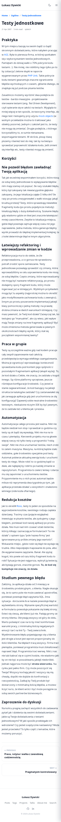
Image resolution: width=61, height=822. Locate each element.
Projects (23, 802)
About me (42, 802)
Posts (7, 802)
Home (5, 15)
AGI (6, 54)
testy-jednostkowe (31, 15)
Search (53, 802)
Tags (14, 802)
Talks (32, 802)
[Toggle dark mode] (49, 5)
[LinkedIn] (33, 808)
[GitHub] (28, 808)
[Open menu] (56, 5)
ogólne (15, 15)
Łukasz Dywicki (11, 5)
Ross (19, 506)
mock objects (46, 116)
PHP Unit (32, 75)
